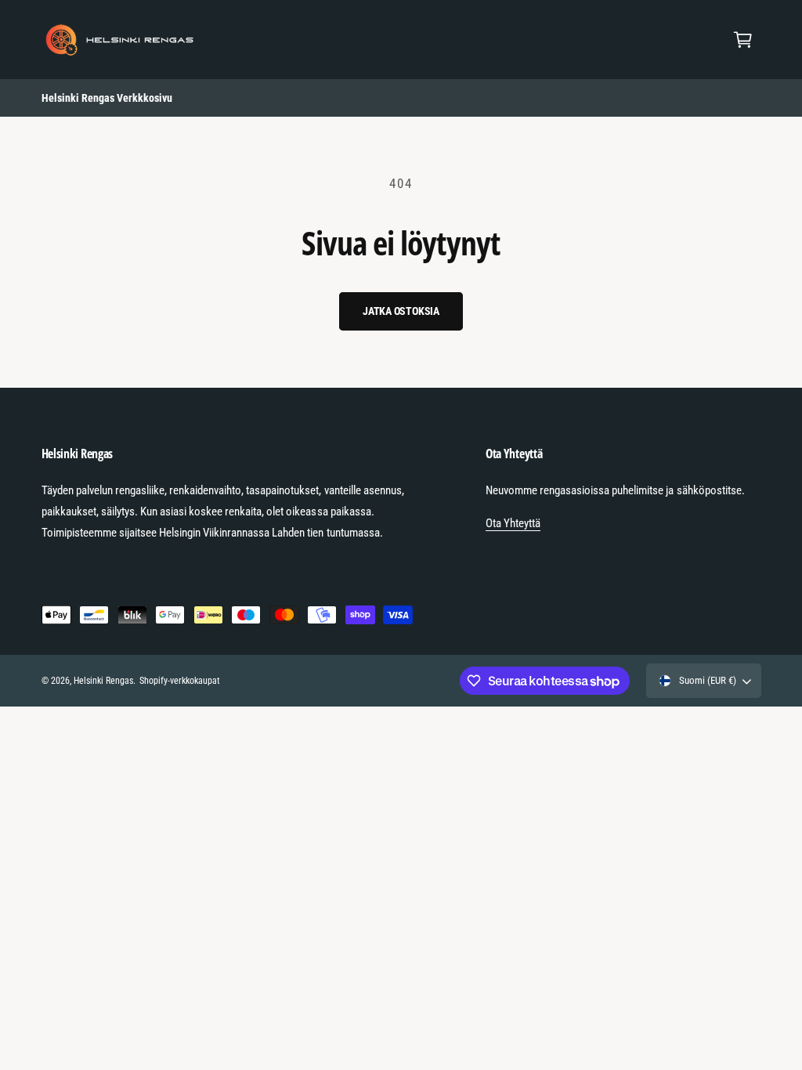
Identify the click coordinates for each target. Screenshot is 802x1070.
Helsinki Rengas (103, 680)
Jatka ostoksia (401, 311)
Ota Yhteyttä (513, 523)
